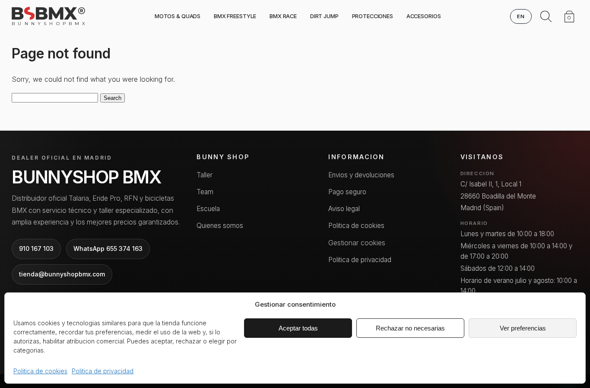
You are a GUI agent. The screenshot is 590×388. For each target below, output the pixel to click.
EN (521, 16)
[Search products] (546, 16)
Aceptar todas (298, 328)
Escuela (208, 209)
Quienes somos (220, 225)
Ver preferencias (523, 328)
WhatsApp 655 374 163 (108, 248)
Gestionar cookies (356, 242)
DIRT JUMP (324, 16)
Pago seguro (347, 192)
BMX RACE (283, 16)
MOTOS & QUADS (177, 16)
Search (112, 98)
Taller (205, 175)
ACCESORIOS (423, 16)
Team (205, 192)
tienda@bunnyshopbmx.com (62, 274)
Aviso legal (344, 209)
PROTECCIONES (372, 16)
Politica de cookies (40, 371)
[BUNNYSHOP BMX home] (48, 13)
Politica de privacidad (102, 371)
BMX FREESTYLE (235, 16)
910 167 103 (36, 248)
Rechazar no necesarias (410, 328)
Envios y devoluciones (361, 175)
